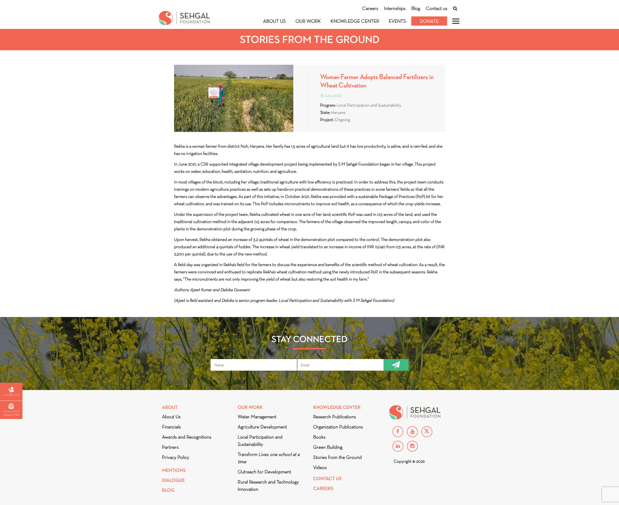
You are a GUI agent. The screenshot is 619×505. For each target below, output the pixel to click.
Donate (429, 21)
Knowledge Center (355, 21)
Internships (394, 8)
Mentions (174, 470)
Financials (171, 427)
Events (397, 21)
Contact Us (327, 478)
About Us (274, 21)
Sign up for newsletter (11, 413)
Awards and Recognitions (186, 437)
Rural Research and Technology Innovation (268, 485)
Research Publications (334, 416)
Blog (415, 8)
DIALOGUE (173, 480)
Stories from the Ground (337, 457)
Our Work (308, 21)
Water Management (257, 416)
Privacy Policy (175, 457)
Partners (170, 447)
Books (319, 437)
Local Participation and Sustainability (260, 440)
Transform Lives (269, 457)
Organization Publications (338, 427)
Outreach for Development (264, 472)
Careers (370, 8)
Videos (320, 467)
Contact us (436, 8)
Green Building (327, 447)
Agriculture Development (262, 427)
